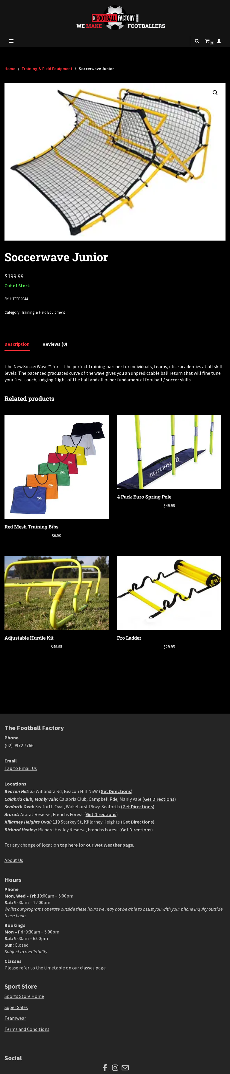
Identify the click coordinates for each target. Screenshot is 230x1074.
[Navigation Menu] (11, 41)
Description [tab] (17, 344)
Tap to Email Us (20, 768)
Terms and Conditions (26, 1029)
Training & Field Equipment (47, 68)
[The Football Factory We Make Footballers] (115, 17)
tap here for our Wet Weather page (96, 845)
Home (9, 68)
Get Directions (116, 791)
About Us (13, 860)
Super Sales (16, 1007)
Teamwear (15, 1018)
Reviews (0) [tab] (55, 344)
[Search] (197, 41)
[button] (215, 92)
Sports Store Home (24, 996)
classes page (93, 968)
